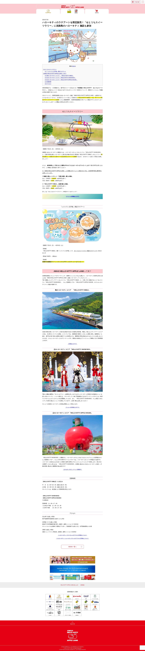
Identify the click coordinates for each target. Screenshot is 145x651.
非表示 (73, 66)
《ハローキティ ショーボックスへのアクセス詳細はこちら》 (72, 538)
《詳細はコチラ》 (72, 343)
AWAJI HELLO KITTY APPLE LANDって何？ (54, 73)
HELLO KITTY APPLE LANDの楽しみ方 (69, 585)
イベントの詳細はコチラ (72, 196)
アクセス (48, 83)
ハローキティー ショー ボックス (73, 11)
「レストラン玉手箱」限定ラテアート (55, 71)
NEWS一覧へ (72, 546)
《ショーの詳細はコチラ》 (72, 407)
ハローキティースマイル (48, 11)
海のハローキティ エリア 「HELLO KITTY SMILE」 (59, 75)
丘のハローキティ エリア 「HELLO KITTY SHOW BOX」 (60, 77)
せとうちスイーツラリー (49, 69)
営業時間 (48, 81)
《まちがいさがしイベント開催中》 (72, 469)
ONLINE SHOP (97, 11)
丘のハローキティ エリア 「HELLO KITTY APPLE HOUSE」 (61, 79)
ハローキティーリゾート (72, 6)
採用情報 (82, 585)
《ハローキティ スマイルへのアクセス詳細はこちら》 (72, 535)
